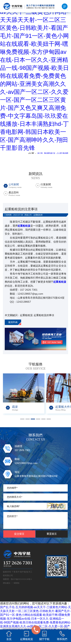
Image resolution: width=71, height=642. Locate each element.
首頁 (40, 153)
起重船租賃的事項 (44, 315)
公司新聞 (62, 153)
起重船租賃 (26, 315)
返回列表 (13, 322)
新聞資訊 (50, 153)
